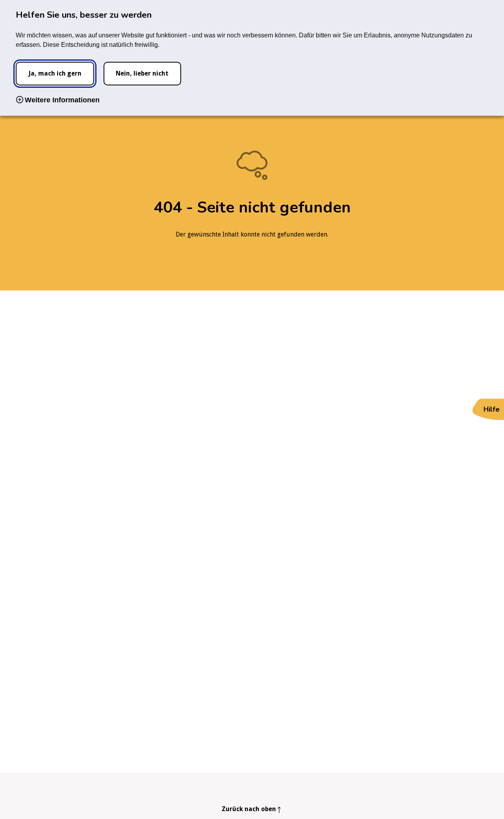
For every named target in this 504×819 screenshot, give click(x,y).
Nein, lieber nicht (142, 73)
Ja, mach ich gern (55, 73)
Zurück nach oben (249, 809)
